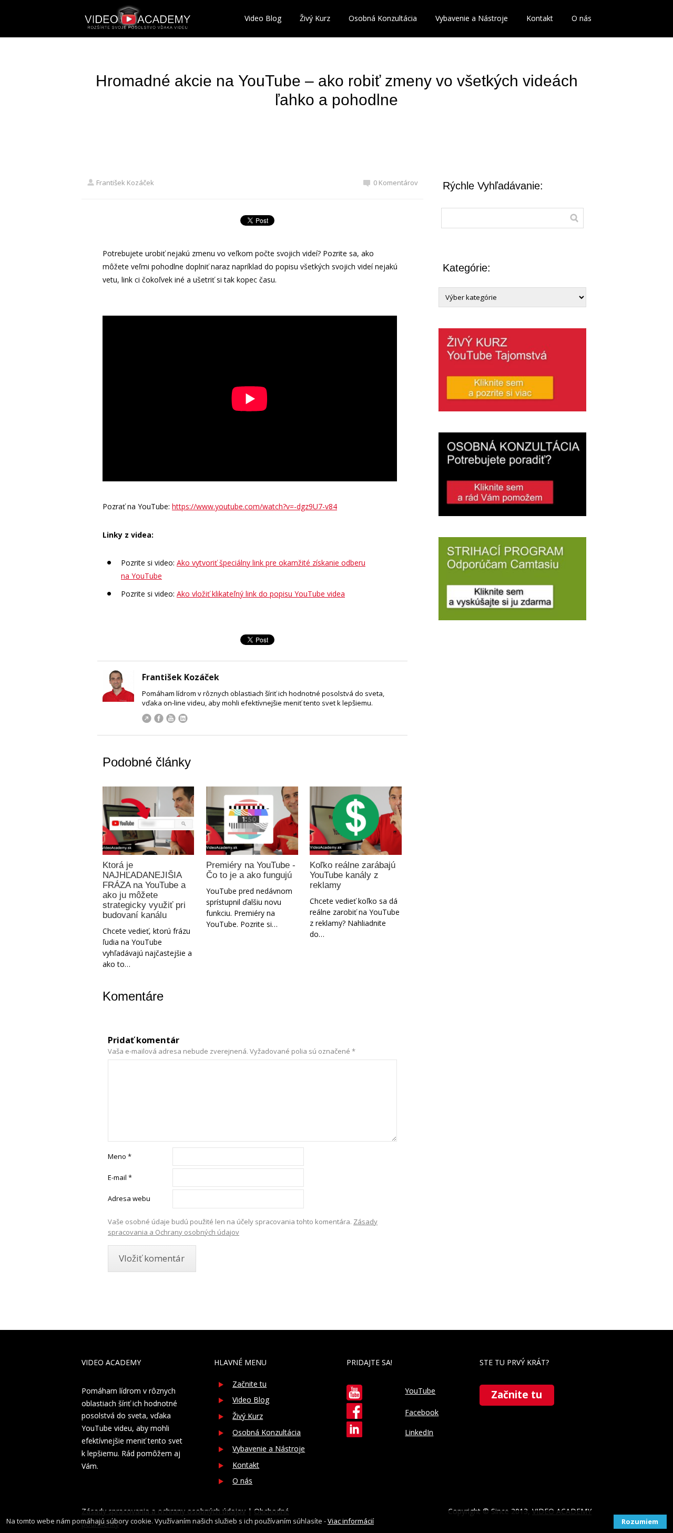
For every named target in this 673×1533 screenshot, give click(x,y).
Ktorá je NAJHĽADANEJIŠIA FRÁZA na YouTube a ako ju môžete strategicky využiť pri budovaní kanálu (144, 890)
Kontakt (539, 18)
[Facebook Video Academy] (354, 1411)
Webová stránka (146, 718)
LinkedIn (183, 718)
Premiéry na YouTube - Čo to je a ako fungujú (250, 870)
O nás (582, 18)
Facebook (159, 718)
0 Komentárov (395, 182)
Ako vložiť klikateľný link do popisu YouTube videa (261, 594)
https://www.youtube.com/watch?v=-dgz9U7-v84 (254, 506)
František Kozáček (125, 182)
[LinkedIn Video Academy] (354, 1429)
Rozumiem (639, 1521)
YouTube (171, 718)
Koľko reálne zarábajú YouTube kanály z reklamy (352, 875)
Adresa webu (129, 1198)
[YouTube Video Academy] (354, 1392)
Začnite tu (249, 1384)
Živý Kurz (315, 18)
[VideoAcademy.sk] (137, 18)
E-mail (120, 1177)
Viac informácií (351, 1521)
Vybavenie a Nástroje (471, 18)
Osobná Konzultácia (383, 18)
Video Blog (262, 18)
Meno (119, 1156)
